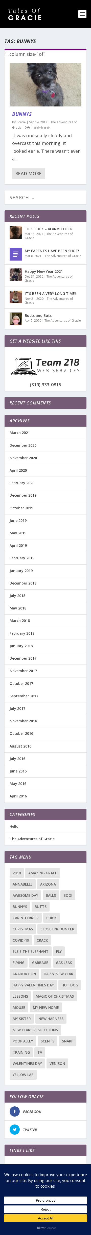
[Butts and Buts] (16, 319)
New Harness (50, 1018)
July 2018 (17, 595)
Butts (41, 906)
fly (59, 951)
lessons (20, 996)
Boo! (67, 895)
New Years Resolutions (35, 1029)
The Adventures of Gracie (49, 236)
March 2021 (20, 432)
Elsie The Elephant (31, 951)
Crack (42, 940)
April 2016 (18, 796)
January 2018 (21, 645)
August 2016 (20, 746)
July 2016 (17, 758)
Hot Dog (69, 985)
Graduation (24, 973)
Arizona (48, 884)
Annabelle (23, 884)
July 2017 (17, 708)
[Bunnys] (45, 84)
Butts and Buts (38, 315)
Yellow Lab (23, 1074)
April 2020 (18, 470)
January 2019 (21, 570)
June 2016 (18, 771)
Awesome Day (25, 895)
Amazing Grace (42, 873)
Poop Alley (23, 1041)
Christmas (23, 929)
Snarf (67, 1041)
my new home (46, 1007)
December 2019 (23, 495)
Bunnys (22, 114)
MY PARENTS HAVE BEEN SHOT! (52, 250)
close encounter (57, 929)
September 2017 (24, 696)
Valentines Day (27, 1063)
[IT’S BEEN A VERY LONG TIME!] (16, 297)
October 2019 (21, 508)
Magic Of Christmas (55, 996)
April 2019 (18, 545)
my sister (22, 1018)
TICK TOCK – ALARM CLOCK (48, 228)
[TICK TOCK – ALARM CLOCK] (16, 232)
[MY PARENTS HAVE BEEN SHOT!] (16, 254)
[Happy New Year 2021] (16, 274)
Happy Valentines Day (33, 985)
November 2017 (23, 670)
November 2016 (23, 720)
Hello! (14, 826)
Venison (57, 1063)
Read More (28, 173)
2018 (17, 873)
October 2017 (21, 683)
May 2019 (18, 533)
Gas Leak (64, 962)
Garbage (40, 962)
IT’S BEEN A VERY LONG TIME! (50, 293)
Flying (19, 962)
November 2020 (23, 457)
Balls (51, 895)
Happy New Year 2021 (44, 271)
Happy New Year (58, 973)
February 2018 (22, 633)
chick (51, 917)
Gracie (21, 122)
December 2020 (23, 445)
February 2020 (22, 482)
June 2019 (18, 520)
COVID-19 (21, 940)
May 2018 (18, 608)
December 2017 (23, 658)
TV (39, 1052)
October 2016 (21, 733)
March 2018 (20, 620)
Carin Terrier (26, 917)
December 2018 (23, 583)
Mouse (19, 1007)
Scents (47, 1041)
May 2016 (18, 783)
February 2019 (22, 557)
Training (21, 1052)
